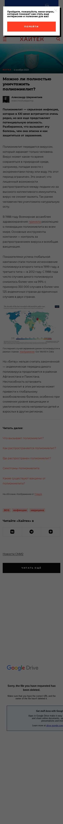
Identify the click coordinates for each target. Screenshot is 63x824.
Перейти (31, 26)
